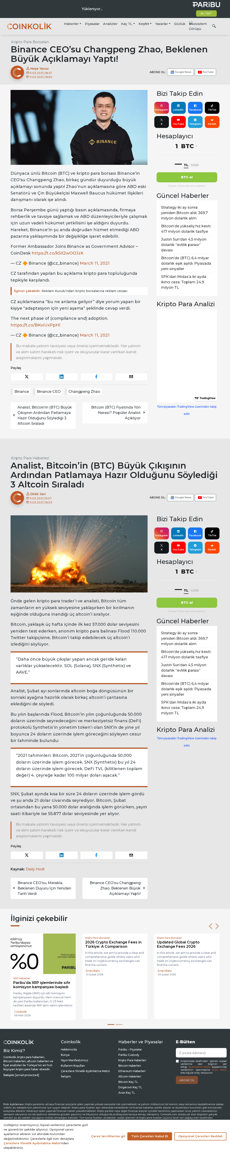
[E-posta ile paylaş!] (131, 376)
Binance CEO (49, 391)
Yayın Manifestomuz (74, 1060)
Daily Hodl (35, 869)
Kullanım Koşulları (73, 1065)
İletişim (66, 1076)
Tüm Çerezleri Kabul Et (149, 1136)
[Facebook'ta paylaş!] (96, 376)
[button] (210, 926)
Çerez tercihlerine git (108, 1136)
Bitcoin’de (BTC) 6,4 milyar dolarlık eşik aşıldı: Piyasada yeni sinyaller (186, 263)
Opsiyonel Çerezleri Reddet (200, 1136)
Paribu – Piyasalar (130, 1049)
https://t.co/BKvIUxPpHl (35, 325)
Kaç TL (126, 24)
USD (195, 165)
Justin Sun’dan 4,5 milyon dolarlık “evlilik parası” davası (183, 244)
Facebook (195, 109)
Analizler (110, 24)
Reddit (212, 124)
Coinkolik (20, 1011)
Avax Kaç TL (126, 1092)
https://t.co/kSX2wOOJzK (58, 253)
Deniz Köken (95, 1011)
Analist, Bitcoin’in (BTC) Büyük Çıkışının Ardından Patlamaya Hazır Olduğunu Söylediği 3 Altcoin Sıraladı (45, 415)
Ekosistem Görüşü (198, 26)
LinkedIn (178, 109)
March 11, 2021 (95, 263)
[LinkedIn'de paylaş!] (62, 376)
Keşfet (144, 24)
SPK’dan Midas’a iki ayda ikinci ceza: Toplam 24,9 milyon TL (183, 282)
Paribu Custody (128, 1055)
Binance (21, 391)
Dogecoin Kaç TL (130, 1087)
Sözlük (179, 24)
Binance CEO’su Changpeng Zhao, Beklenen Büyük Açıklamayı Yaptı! (115, 888)
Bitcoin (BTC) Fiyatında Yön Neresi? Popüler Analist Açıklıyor (116, 412)
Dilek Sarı (37, 494)
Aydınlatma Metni (200, 1067)
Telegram (195, 124)
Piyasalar (92, 24)
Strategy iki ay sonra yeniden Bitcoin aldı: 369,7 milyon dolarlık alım (184, 212)
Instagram (161, 109)
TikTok (212, 109)
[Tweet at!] (27, 376)
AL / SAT (206, 13)
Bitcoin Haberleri (129, 1065)
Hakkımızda (69, 1049)
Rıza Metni (219, 1069)
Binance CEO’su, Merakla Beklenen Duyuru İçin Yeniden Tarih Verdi (44, 888)
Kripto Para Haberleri (30, 458)
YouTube (178, 124)
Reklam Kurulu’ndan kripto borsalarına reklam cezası (70, 291)
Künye (65, 1055)
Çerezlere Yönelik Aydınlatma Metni (85, 1071)
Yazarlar (161, 24)
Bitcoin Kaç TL (128, 1082)
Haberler (71, 24)
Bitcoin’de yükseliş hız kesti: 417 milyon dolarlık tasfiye (186, 229)
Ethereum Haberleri (132, 1071)
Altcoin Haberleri (129, 1076)
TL (186, 165)
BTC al (187, 177)
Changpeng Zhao (84, 391)
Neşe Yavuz (39, 69)
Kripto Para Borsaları (30, 42)
